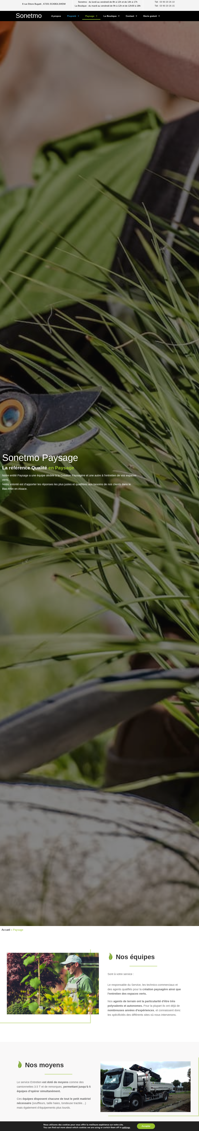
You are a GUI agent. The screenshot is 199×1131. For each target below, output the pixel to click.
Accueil (6, 929)
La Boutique (110, 16)
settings (126, 1127)
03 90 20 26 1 (166, 6)
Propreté (71, 16)
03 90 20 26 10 (167, 2)
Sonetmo (29, 15)
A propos (56, 16)
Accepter (146, 1126)
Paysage (89, 16)
